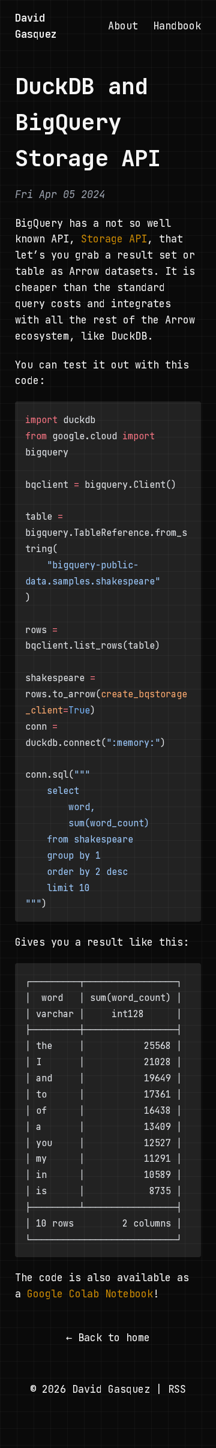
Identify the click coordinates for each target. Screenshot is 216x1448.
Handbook (177, 25)
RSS (177, 1389)
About (123, 25)
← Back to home (108, 1337)
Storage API (114, 238)
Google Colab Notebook (90, 1293)
